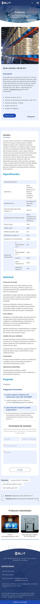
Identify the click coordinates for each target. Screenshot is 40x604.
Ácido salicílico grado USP (10, 488)
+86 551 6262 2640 (8, 571)
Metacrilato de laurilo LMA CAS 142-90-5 (22, 500)
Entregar (20, 470)
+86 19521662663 (7, 575)
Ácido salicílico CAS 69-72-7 (20, 17)
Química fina (26, 15)
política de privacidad (15, 597)
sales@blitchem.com (21, 580)
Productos (19, 15)
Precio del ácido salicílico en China (12, 484)
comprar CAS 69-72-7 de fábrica (20, 480)
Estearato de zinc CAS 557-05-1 (19, 496)
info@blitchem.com (17, 402)
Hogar (12, 15)
